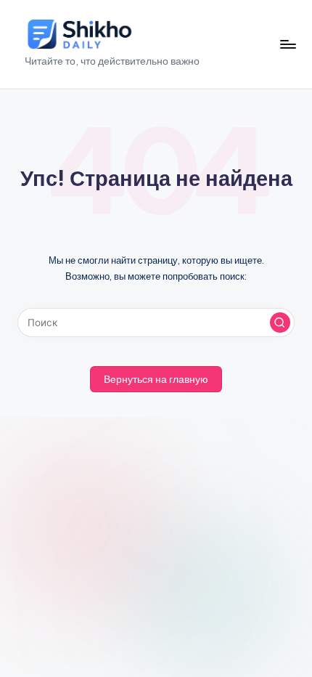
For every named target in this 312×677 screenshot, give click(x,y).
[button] (280, 322)
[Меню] (287, 44)
